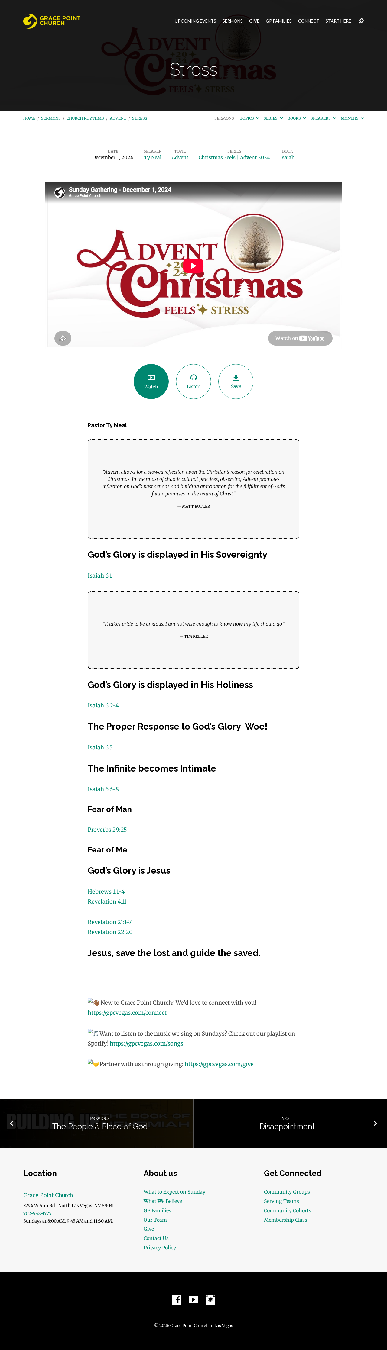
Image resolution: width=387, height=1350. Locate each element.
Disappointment (287, 1126)
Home (29, 118)
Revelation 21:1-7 (110, 922)
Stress (139, 118)
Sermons (233, 21)
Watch (151, 387)
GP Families (279, 21)
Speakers (321, 118)
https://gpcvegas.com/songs (146, 1043)
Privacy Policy (160, 1248)
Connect (308, 21)
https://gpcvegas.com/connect (127, 1012)
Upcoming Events (195, 21)
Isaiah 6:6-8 (103, 789)
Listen (193, 386)
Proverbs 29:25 (107, 829)
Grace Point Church (48, 1194)
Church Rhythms (85, 118)
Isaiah (287, 157)
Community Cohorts (287, 1210)
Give (254, 21)
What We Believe (163, 1201)
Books (295, 118)
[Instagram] (210, 1300)
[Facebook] (176, 1300)
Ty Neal (152, 157)
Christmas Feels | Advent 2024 (234, 157)
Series (271, 118)
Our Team (155, 1220)
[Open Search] (361, 21)
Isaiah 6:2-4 (103, 705)
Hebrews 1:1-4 (106, 891)
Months (350, 118)
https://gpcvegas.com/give (219, 1064)
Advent (118, 118)
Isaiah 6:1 (100, 575)
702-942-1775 (37, 1213)
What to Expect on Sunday (174, 1192)
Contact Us (156, 1238)
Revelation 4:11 (107, 901)
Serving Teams (281, 1201)
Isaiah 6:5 (100, 747)
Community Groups (287, 1192)
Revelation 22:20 (110, 932)
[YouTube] (193, 1300)
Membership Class (285, 1220)
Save (236, 386)
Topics (247, 118)
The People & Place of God (100, 1126)
